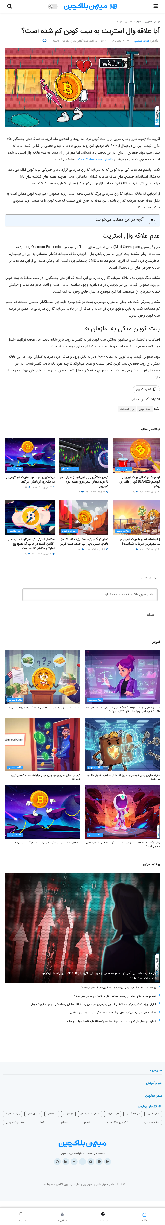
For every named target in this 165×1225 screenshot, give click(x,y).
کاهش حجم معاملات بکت (94, 159)
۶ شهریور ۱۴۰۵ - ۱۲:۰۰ (150, 549)
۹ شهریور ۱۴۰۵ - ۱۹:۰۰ (150, 491)
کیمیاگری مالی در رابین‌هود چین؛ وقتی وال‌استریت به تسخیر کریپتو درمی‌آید (45, 777)
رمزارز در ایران (13, 1114)
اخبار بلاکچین (15, 531)
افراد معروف (112, 1114)
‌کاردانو (64, 1122)
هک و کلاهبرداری (15, 1122)
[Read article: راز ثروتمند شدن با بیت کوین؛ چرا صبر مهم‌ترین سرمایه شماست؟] (137, 517)
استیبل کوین (33, 1114)
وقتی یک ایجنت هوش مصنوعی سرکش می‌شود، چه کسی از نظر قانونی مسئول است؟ (123, 844)
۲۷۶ (131, 978)
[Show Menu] (156, 6)
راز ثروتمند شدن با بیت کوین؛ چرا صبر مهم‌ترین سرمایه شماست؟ (140, 541)
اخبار (138, 21)
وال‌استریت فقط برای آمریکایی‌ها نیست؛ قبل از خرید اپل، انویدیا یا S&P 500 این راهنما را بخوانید (99, 973)
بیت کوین (145, 408)
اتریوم (87, 1122)
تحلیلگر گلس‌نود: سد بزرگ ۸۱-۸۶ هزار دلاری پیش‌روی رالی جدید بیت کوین (83, 541)
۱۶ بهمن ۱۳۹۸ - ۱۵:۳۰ (111, 41)
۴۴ (26, 487)
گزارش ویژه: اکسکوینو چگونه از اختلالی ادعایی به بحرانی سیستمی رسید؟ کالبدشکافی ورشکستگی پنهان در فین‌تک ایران (93, 1004)
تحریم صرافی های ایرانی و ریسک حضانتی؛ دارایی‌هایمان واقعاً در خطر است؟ (115, 996)
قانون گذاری (153, 1114)
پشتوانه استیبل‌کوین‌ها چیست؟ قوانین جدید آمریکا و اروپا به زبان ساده (42, 708)
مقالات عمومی (15, 469)
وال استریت (127, 408)
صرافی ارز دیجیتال (89, 1114)
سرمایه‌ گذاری (133, 1114)
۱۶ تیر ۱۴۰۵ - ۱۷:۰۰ (146, 978)
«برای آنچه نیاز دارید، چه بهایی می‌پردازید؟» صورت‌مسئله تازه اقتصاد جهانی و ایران (111, 1021)
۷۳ (79, 549)
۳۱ (80, 491)
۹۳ (133, 549)
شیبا (42, 1122)
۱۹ (134, 491)
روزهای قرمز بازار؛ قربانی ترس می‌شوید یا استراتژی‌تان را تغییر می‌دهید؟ (118, 988)
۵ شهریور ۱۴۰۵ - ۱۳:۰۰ (42, 554)
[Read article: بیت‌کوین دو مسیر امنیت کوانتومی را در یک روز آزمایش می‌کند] (30, 455)
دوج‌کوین (68, 1114)
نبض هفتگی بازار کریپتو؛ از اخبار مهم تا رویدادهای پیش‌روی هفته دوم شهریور (84, 482)
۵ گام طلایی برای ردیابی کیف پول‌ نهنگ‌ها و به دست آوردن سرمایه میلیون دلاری (113, 1013)
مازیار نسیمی (141, 41)
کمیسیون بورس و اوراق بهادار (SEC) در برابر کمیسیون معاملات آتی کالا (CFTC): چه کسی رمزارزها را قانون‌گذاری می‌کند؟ (123, 709)
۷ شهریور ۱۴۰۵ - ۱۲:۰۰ (42, 487)
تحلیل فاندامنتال (70, 469)
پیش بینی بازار (151, 1122)
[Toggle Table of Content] (150, 220)
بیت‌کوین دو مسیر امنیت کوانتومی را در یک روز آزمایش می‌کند (30, 479)
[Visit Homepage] (90, 6)
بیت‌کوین (52, 1114)
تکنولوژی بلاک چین (117, 1122)
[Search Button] (9, 6)
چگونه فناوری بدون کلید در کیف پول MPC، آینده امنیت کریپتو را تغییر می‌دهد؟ (123, 777)
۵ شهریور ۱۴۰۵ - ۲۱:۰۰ (96, 549)
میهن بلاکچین (152, 21)
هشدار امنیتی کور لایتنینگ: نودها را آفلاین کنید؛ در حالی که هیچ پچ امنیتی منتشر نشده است (31, 544)
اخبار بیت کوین (124, 21)
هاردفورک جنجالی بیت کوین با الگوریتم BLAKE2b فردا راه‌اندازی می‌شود (140, 482)
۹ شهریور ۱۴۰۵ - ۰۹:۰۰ (96, 491)
